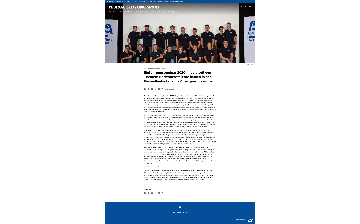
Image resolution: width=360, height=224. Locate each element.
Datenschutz (230, 221)
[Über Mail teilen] (152, 89)
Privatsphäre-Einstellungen (240, 221)
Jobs (241, 6)
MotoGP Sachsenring (140, 1)
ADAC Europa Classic (151, 1)
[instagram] (180, 207)
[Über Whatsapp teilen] (148, 89)
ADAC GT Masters (128, 1)
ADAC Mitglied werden (177, 1)
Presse (244, 6)
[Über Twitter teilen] (155, 89)
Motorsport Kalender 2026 (164, 1)
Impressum (223, 221)
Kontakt (249, 6)
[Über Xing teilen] (162, 89)
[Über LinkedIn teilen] (159, 89)
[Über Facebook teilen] (145, 89)
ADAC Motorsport (118, 1)
